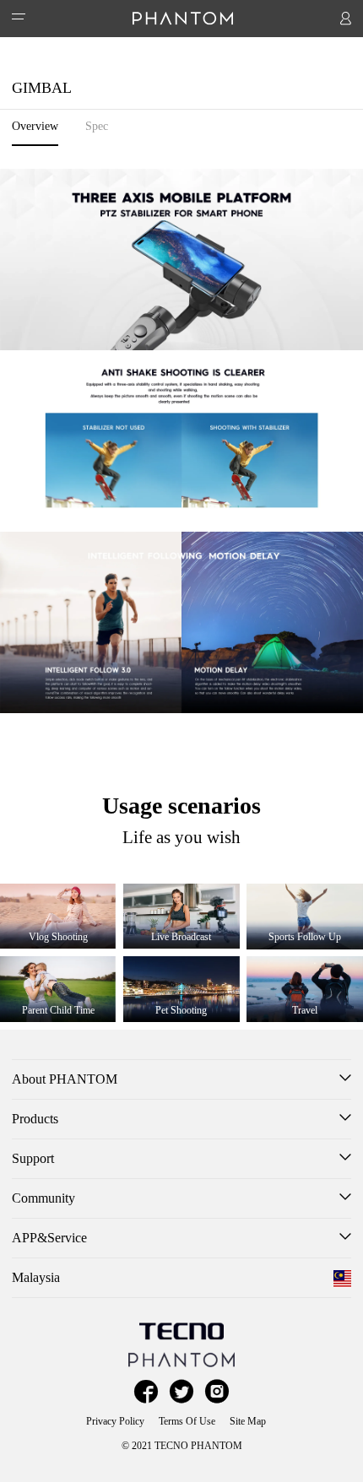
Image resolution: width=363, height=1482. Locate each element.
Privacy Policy (115, 1421)
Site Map (248, 1421)
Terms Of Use (187, 1421)
